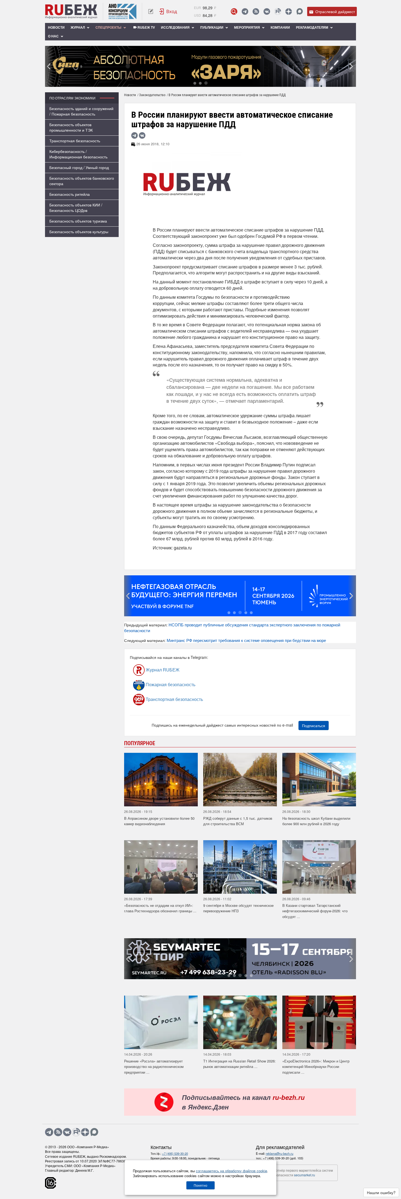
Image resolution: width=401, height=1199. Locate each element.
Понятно (200, 1185)
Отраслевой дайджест (334, 11)
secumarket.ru (304, 1175)
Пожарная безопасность (170, 684)
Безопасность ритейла (69, 194)
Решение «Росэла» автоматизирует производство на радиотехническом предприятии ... (154, 1066)
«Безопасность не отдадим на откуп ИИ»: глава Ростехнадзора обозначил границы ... (160, 908)
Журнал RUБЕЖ (162, 670)
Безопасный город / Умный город (79, 167)
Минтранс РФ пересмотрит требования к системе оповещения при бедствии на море (246, 640)
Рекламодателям (312, 27)
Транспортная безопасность (74, 140)
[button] (194, 83)
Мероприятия (247, 27)
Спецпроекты (108, 27)
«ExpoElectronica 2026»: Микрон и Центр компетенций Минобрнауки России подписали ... (315, 1066)
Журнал (78, 27)
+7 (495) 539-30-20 (175, 1153)
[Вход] (168, 11)
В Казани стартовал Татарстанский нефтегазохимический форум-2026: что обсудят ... (315, 911)
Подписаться (313, 725)
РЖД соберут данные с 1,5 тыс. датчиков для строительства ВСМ (237, 821)
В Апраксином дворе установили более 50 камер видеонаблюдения (159, 821)
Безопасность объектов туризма (78, 221)
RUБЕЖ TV (146, 27)
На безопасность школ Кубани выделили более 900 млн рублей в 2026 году (316, 821)
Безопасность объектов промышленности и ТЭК (71, 127)
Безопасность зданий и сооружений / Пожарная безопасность (81, 111)
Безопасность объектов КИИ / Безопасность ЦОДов (75, 207)
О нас (53, 36)
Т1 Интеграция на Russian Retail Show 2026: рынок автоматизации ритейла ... (239, 1063)
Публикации (212, 27)
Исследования (175, 27)
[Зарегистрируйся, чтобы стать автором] (151, 11)
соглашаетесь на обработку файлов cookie (231, 1170)
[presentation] (49, 66)
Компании (280, 27)
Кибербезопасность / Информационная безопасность (78, 154)
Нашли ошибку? (381, 1192)
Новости (56, 27)
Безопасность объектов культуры (78, 231)
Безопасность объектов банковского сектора (81, 180)
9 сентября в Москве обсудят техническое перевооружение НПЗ (238, 908)
